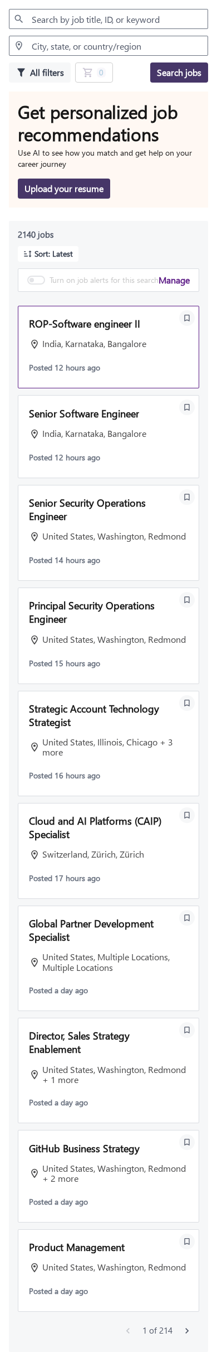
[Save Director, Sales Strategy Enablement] (187, 1030)
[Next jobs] (187, 1331)
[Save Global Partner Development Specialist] (187, 918)
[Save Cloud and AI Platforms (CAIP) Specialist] (187, 815)
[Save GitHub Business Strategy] (187, 1142)
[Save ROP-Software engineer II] (187, 318)
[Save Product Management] (187, 1241)
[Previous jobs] (128, 1331)
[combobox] (108, 19)
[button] (48, 254)
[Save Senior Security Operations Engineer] (187, 497)
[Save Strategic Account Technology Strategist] (187, 703)
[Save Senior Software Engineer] (187, 407)
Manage (174, 280)
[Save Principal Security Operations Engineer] (187, 600)
